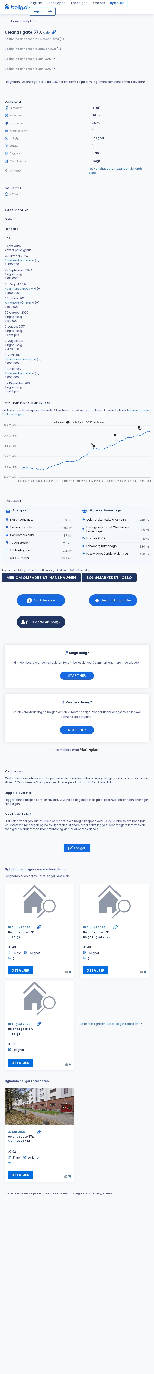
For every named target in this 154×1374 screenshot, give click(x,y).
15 (69, 1177)
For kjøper (57, 3)
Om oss (99, 3)
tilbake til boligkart (22, 21)
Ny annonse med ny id (20, 289)
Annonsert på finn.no (19, 260)
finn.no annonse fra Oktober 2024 (34, 39)
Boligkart (35, 3)
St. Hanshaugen (100, 169)
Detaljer (21, 970)
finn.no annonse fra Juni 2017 (30, 59)
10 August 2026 (19, 927)
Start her (77, 675)
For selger (79, 3)
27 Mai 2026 (17, 1132)
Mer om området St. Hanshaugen (41, 577)
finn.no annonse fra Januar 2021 (33, 49)
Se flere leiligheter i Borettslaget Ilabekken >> (111, 1024)
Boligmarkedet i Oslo (109, 577)
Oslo (46, 32)
